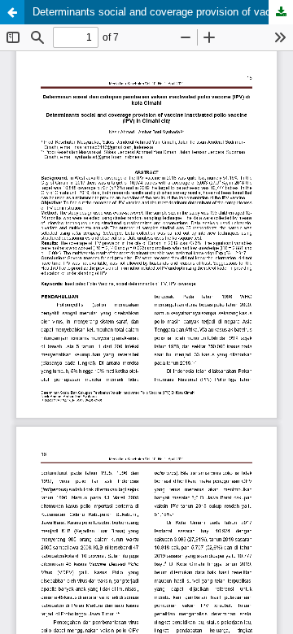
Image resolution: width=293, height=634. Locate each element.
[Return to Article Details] (12, 12)
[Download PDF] (281, 12)
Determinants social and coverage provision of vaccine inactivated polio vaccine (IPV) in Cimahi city (163, 12)
